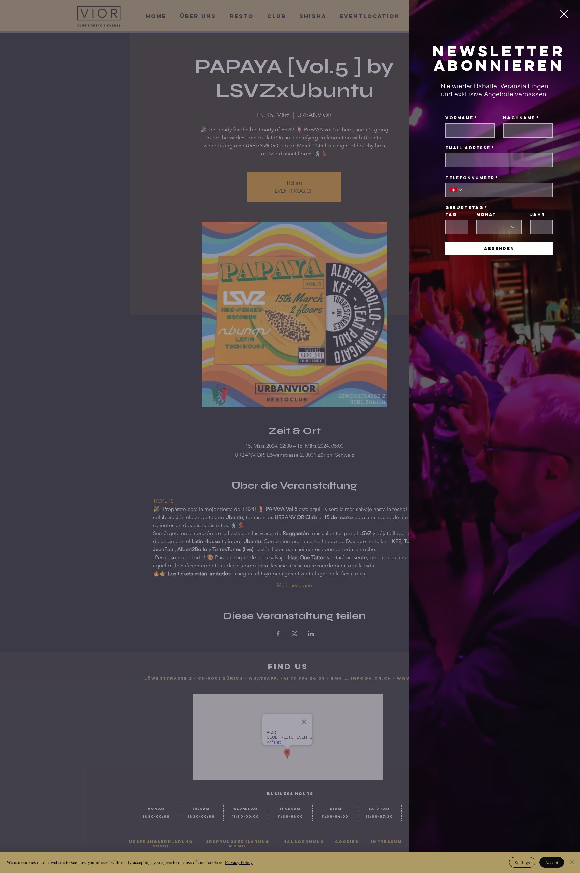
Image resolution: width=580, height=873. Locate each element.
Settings (522, 862)
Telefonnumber (471, 178)
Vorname (461, 118)
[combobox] (499, 227)
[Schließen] (572, 862)
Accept (551, 862)
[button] (564, 14)
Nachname (521, 118)
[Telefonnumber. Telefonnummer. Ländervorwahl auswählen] (456, 190)
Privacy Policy (239, 862)
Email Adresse (469, 148)
